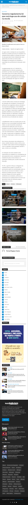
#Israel (4, 479)
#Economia (5, 472)
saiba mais (5, 419)
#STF (16, 488)
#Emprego (17, 472)
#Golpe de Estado (6, 477)
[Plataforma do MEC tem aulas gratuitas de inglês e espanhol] (4, 385)
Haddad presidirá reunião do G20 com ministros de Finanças (16, 456)
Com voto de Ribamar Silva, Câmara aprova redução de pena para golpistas (17, 437)
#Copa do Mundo (6, 467)
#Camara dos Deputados (12, 465)
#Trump (11, 491)
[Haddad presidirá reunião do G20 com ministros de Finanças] (4, 457)
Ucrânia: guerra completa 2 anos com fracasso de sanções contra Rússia (15, 446)
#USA (4, 493)
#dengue (19, 470)
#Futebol (16, 474)
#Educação (18, 184)
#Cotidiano (18, 467)
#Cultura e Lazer (11, 470)
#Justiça (8, 479)
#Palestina (5, 484)
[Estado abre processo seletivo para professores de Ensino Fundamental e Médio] (4, 391)
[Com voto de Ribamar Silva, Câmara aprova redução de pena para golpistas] (4, 438)
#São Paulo (21, 488)
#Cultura (13, 184)
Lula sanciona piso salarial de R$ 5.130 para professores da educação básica (14, 233)
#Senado (11, 488)
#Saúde (20, 486)
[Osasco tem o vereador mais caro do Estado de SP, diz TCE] (4, 428)
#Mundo (22, 479)
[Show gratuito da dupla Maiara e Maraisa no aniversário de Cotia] (4, 433)
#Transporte (5, 491)
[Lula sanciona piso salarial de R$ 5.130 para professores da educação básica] (4, 380)
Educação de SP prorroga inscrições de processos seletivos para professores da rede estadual (14, 216)
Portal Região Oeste (19, 499)
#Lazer (13, 479)
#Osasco (18, 481)
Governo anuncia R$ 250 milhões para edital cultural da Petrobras (15, 451)
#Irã (23, 477)
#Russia (9, 486)
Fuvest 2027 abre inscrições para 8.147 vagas (14, 198)
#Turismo (17, 491)
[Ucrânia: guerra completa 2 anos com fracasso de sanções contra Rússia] (4, 447)
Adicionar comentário (13, 448)
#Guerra (14, 477)
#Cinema (21, 465)
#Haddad (19, 477)
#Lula (18, 479)
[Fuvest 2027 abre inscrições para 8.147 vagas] (4, 369)
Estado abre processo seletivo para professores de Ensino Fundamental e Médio (16, 392)
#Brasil (7, 184)
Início (3, 5)
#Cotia (13, 467)
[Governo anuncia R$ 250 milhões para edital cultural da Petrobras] (4, 452)
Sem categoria (15, 384)
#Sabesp (15, 486)
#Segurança (5, 488)
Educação (4, 11)
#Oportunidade (11, 481)
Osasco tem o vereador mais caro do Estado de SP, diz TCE (15, 428)
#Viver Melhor (10, 493)
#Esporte (5, 474)
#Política (4, 486)
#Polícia (10, 484)
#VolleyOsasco (17, 493)
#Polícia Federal (17, 484)
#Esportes (10, 474)
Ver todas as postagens (20, 246)
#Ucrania (22, 491)
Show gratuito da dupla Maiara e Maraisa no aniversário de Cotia (16, 432)
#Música (4, 481)
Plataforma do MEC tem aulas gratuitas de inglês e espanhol (17, 386)
